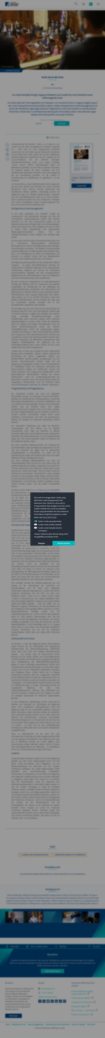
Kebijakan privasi (19, 1024)
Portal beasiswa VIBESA (81, 998)
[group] (14, 923)
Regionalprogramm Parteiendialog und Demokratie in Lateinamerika (52, 874)
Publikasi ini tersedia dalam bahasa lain (52, 120)
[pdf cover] (82, 158)
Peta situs (91, 1024)
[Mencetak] (7, 149)
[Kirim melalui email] (7, 154)
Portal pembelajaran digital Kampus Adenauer (82, 992)
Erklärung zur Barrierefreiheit (58, 1024)
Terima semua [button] (63, 543)
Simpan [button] (41, 543)
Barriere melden (78, 1024)
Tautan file (81, 185)
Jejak (7, 1024)
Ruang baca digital (78, 1006)
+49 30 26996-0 (47, 993)
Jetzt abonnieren (52, 971)
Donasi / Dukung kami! (80, 1014)
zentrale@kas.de (48, 988)
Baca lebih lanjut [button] (49, 517)
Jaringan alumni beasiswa (81, 1002)
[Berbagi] (7, 159)
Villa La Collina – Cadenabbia (83, 1010)
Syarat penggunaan (35, 1024)
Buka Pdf (61, 123)
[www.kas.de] (12, 4)
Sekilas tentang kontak (47, 997)
